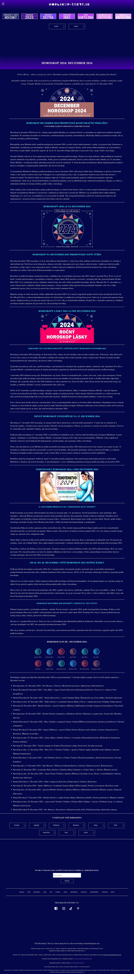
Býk (31, 892)
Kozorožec (96, 892)
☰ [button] (3, 4)
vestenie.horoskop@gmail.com (112, 955)
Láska (76, 26)
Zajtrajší (36, 825)
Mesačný (76, 825)
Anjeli (56, 26)
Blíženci (38, 892)
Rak (46, 892)
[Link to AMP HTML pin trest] (78, 911)
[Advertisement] (54, 43)
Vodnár (106, 892)
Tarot (66, 832)
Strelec (85, 892)
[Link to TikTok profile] (71, 908)
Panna (60, 892)
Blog (95, 825)
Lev (53, 892)
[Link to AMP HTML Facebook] (56, 911)
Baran (24, 892)
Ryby (112, 892)
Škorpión (76, 892)
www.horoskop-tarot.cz (77, 963)
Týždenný (56, 825)
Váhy (67, 892)
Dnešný (16, 825)
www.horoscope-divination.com (82, 959)
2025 (115, 825)
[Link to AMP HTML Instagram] (64, 911)
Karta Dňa (46, 832)
